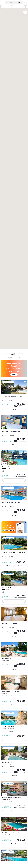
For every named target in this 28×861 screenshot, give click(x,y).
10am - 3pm (14, 409)
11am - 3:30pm (14, 843)
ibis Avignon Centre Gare (14, 623)
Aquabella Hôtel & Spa (14, 727)
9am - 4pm (14, 444)
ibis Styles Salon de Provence (14, 431)
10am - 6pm (14, 636)
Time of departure (18, 7)
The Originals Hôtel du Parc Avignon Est (14, 552)
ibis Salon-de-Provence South (14, 502)
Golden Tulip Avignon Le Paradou (14, 396)
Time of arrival (5, 7)
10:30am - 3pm (14, 775)
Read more (14, 374)
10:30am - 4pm (14, 740)
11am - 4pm (14, 515)
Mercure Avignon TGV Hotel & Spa (14, 797)
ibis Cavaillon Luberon (14, 587)
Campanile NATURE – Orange (14, 691)
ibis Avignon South (14, 657)
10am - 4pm (14, 704)
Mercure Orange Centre (14, 466)
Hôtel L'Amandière (14, 762)
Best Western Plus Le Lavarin (14, 832)
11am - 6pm (8, 565)
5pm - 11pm (20, 565)
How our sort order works (13, 357)
